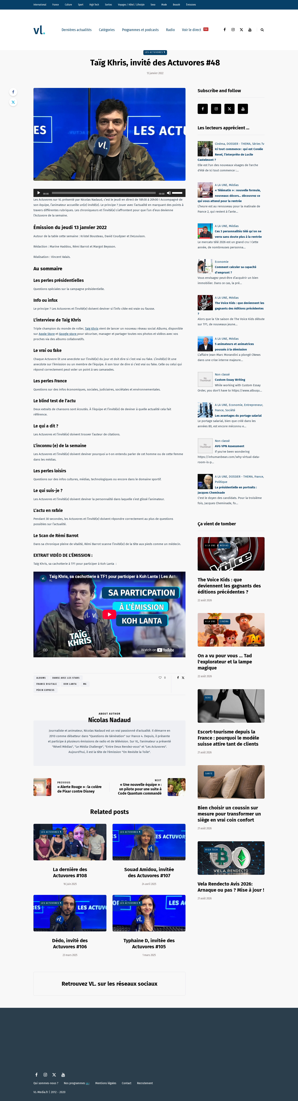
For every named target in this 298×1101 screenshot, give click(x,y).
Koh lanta (70, 684)
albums (41, 678)
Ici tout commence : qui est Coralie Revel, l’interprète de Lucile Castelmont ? (230, 154)
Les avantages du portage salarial (238, 415)
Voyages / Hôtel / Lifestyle (131, 4)
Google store (68, 334)
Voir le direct (194, 30)
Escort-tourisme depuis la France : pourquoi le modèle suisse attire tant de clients (228, 738)
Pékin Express (45, 690)
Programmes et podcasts (140, 30)
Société (230, 410)
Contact (126, 1083)
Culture (68, 4)
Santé (209, 773)
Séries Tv (258, 144)
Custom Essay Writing (230, 380)
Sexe (208, 698)
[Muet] (169, 193)
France (55, 4)
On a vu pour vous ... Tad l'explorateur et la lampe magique (225, 662)
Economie (221, 262)
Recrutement (145, 1083)
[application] (109, 193)
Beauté (176, 4)
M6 (85, 684)
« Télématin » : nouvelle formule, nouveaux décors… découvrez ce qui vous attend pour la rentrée (229, 195)
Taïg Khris (91, 328)
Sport (80, 4)
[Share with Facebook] (13, 92)
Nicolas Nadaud (109, 720)
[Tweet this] (13, 102)
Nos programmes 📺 (77, 1083)
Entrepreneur (253, 405)
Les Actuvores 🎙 (155, 52)
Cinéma (220, 144)
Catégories (107, 30)
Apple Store (47, 334)
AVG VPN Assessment (229, 446)
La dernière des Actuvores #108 (70, 872)
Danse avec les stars (66, 678)
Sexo (153, 4)
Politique (221, 482)
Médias (234, 185)
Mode (164, 4)
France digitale (46, 684)
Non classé (222, 374)
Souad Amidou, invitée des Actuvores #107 (149, 872)
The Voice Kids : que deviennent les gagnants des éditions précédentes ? (231, 308)
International (39, 4)
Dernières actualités (77, 30)
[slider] (177, 192)
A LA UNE (221, 185)
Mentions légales (105, 1083)
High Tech (94, 4)
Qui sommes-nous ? (45, 1083)
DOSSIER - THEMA (239, 144)
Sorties (108, 4)
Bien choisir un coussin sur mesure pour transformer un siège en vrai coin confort (229, 814)
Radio (170, 30)
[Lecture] (39, 193)
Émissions (191, 4)
